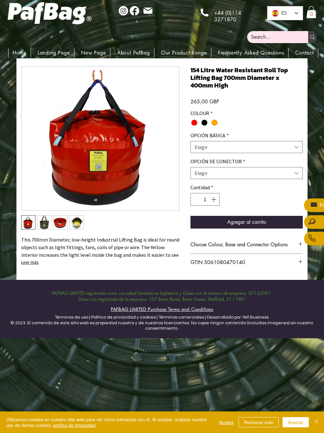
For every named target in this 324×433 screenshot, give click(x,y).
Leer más (30, 262)
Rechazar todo (258, 422)
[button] (311, 12)
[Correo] (148, 10)
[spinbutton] (205, 199)
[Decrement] (195, 199)
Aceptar (295, 422)
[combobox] (246, 147)
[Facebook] (134, 11)
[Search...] (312, 37)
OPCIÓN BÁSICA (209, 135)
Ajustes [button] (226, 422)
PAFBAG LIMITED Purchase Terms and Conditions (162, 309)
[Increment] (214, 199)
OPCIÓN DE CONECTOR (217, 161)
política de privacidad (74, 425)
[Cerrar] (316, 422)
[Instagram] (123, 11)
